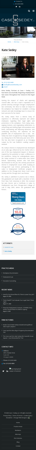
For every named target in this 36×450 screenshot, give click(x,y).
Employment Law (8, 277)
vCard (5, 87)
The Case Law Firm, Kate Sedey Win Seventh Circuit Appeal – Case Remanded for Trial (18, 337)
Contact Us (19, 1)
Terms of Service (17, 415)
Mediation (18, 430)
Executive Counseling (9, 281)
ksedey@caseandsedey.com (13, 85)
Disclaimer (9, 418)
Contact (18, 446)
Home (9, 42)
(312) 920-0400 (19, 4)
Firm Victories (18, 438)
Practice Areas (18, 426)
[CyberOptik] (29, 418)
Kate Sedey (8, 251)
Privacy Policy (7, 415)
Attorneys (16, 42)
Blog (18, 442)
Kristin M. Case (9, 247)
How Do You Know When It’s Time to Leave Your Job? (18, 294)
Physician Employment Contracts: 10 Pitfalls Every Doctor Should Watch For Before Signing (17, 308)
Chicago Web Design (20, 418)
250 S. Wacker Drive (9, 353)
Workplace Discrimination (10, 273)
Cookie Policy (28, 415)
